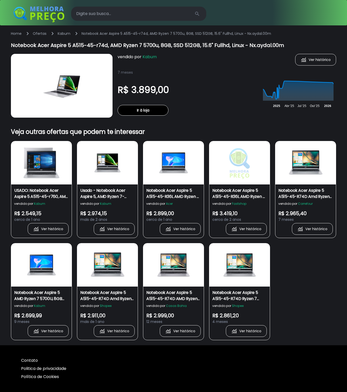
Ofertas (39, 33)
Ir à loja (143, 110)
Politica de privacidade (43, 368)
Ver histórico (320, 59)
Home (16, 33)
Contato (29, 360)
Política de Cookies (40, 377)
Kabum (64, 33)
